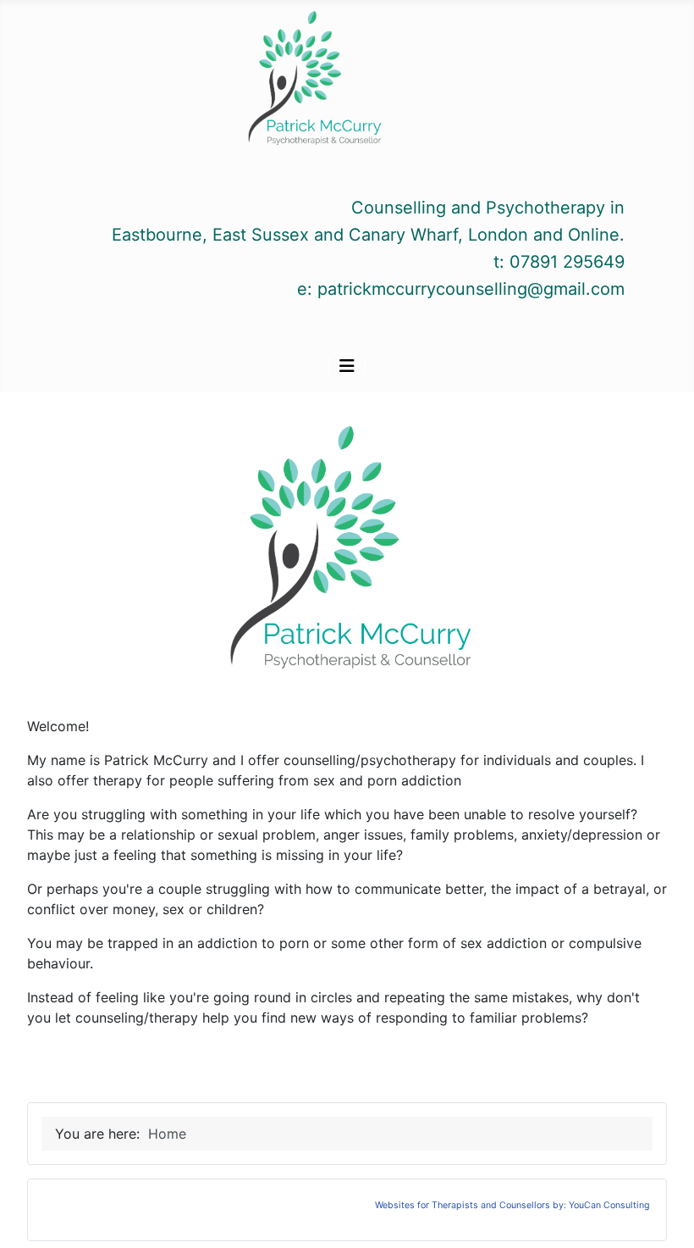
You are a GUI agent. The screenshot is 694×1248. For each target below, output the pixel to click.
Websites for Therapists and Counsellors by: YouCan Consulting (512, 1205)
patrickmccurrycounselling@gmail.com (471, 289)
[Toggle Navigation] (347, 366)
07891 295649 (567, 262)
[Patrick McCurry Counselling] (312, 82)
